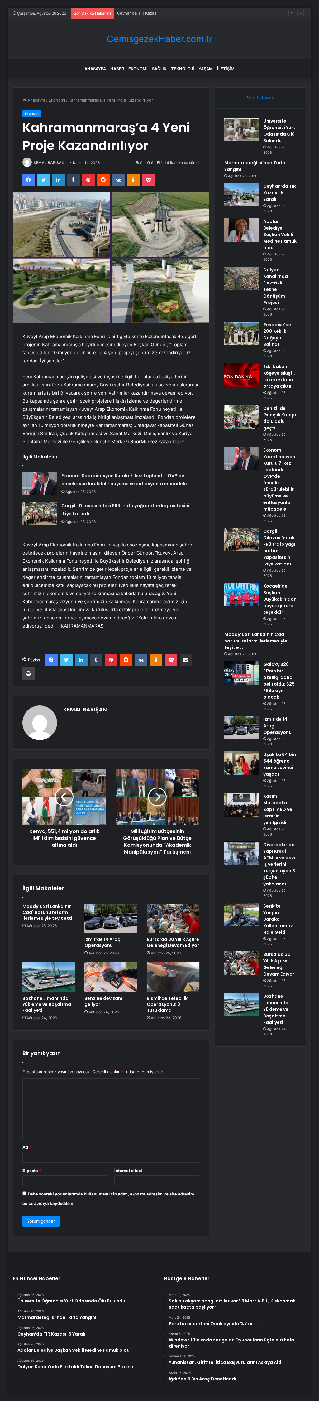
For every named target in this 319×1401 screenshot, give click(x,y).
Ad (26, 1147)
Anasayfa (95, 68)
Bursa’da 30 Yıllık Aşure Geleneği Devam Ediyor (173, 942)
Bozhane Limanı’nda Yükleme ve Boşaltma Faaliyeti (46, 1004)
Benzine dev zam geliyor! (103, 1001)
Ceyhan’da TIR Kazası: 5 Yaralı (145, 13)
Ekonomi (138, 68)
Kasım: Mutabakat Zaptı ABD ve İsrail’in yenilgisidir (277, 809)
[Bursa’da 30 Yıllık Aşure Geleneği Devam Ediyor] (173, 918)
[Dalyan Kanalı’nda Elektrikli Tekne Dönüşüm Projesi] (241, 278)
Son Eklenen (260, 98)
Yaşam (205, 68)
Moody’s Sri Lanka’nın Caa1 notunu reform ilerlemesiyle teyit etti (47, 912)
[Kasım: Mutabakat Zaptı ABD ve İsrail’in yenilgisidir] (241, 805)
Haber (117, 68)
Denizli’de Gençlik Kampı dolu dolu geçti (279, 418)
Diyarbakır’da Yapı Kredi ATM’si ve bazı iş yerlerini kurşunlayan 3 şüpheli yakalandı (279, 864)
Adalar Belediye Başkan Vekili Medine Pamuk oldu (280, 234)
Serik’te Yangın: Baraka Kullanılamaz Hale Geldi (278, 919)
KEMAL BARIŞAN (49, 162)
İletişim (226, 68)
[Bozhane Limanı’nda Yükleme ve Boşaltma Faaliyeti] (48, 977)
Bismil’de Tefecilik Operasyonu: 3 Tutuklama (167, 1004)
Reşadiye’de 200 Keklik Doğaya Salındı (277, 334)
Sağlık (159, 68)
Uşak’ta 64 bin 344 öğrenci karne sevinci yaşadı (279, 764)
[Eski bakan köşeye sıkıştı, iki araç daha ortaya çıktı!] (241, 375)
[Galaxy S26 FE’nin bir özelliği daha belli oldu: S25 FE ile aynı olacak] (241, 673)
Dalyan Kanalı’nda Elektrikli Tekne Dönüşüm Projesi (275, 286)
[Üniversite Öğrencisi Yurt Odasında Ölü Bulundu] (241, 129)
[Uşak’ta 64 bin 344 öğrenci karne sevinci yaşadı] (241, 763)
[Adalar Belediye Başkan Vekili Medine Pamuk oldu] (241, 230)
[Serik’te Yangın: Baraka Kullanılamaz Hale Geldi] (241, 914)
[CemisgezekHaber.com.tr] (159, 39)
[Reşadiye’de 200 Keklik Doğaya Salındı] (241, 333)
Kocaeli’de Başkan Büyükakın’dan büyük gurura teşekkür (280, 599)
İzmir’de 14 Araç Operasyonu (102, 942)
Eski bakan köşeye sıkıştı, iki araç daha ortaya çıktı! (279, 376)
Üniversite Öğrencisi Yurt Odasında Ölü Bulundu (279, 131)
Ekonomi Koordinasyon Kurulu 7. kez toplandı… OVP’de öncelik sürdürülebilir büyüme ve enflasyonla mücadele (279, 479)
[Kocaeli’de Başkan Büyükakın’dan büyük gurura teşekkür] (241, 594)
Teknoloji (182, 68)
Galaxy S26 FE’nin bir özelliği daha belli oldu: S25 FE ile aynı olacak (279, 680)
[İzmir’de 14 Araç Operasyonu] (110, 918)
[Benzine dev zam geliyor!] (110, 977)
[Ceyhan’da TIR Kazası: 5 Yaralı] (241, 194)
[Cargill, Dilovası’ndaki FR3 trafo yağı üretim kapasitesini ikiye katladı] (39, 513)
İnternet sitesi (128, 1170)
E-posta (31, 1170)
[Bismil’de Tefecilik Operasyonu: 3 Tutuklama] (173, 977)
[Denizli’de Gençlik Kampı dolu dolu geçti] (241, 417)
